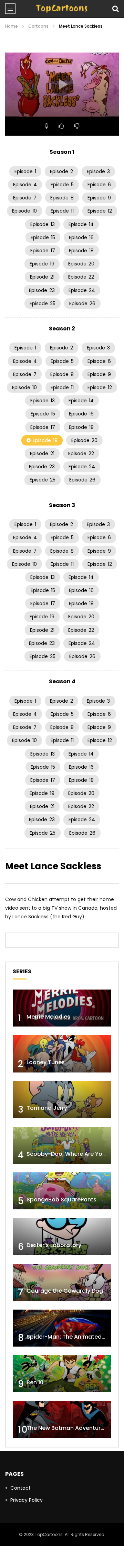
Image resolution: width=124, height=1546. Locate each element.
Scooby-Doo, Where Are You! (67, 1154)
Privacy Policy (26, 1500)
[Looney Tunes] (62, 1053)
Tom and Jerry (47, 1108)
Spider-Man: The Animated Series (73, 1337)
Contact (20, 1487)
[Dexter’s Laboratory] (62, 1236)
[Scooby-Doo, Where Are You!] (62, 1145)
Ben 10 (35, 1382)
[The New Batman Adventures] (62, 1419)
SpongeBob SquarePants (61, 1199)
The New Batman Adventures (67, 1428)
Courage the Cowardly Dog (65, 1291)
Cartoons (38, 26)
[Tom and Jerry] (62, 1099)
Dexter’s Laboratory (54, 1245)
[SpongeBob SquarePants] (62, 1190)
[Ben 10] (62, 1373)
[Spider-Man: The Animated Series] (62, 1328)
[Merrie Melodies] (62, 1008)
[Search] (115, 8)
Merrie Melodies (48, 1017)
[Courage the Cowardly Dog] (62, 1282)
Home (11, 26)
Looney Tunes (46, 1062)
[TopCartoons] (62, 8)
